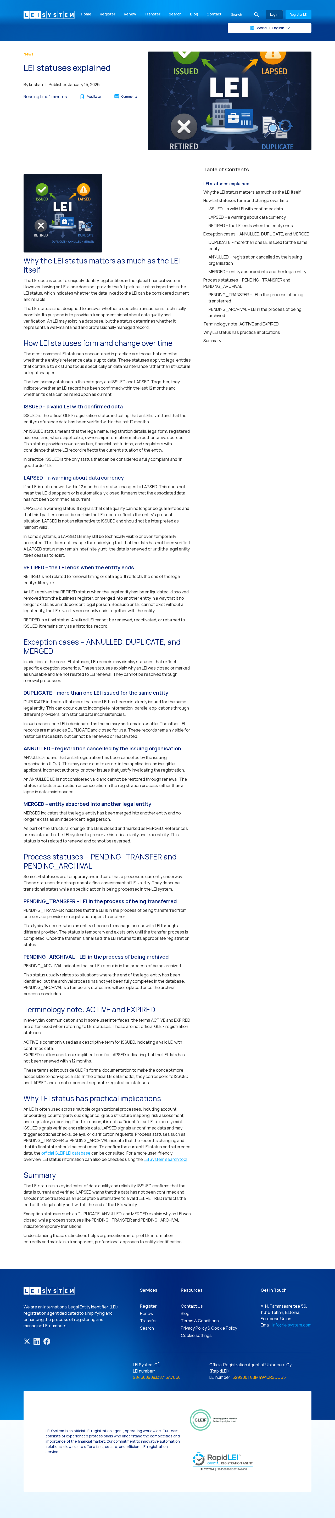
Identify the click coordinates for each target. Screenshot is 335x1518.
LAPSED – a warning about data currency (247, 217)
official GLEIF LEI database (66, 1153)
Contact (213, 14)
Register (107, 14)
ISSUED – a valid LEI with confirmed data (246, 209)
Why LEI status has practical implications (241, 332)
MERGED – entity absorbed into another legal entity (257, 271)
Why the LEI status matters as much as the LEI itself (252, 192)
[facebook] (46, 1341)
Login (274, 14)
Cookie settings (196, 1335)
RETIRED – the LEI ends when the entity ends (251, 225)
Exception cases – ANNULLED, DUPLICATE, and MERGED (256, 234)
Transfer (152, 14)
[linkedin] (37, 1341)
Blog (194, 14)
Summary (212, 341)
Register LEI (298, 14)
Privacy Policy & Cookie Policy (209, 1328)
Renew (130, 14)
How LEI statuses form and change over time (245, 200)
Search (175, 14)
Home (86, 14)
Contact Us (192, 1306)
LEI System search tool (165, 1159)
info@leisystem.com (291, 1325)
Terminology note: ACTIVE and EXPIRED (241, 324)
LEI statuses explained (226, 184)
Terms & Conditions (200, 1321)
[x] (27, 1341)
